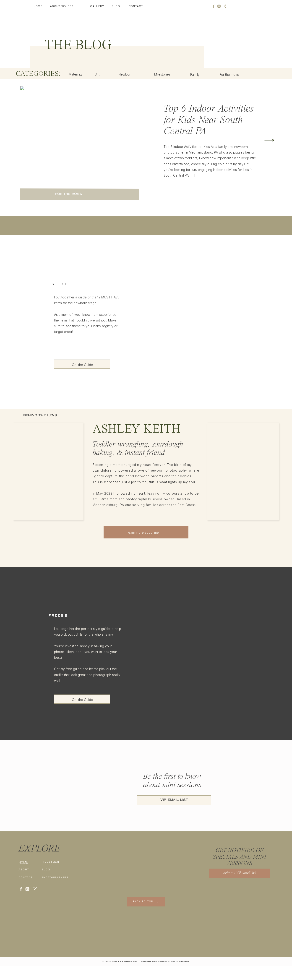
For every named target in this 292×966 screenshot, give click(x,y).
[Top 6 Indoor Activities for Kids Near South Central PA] (269, 140)
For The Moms (68, 194)
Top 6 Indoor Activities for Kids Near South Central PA (209, 120)
